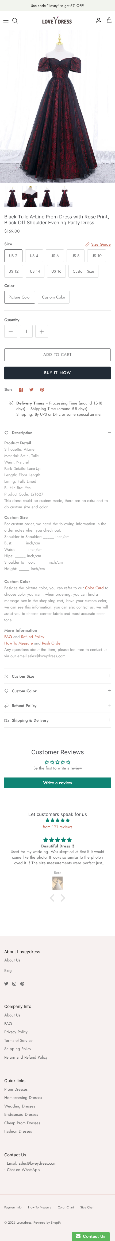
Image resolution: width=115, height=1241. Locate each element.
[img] (57, 820)
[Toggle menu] (6, 20)
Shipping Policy (17, 1049)
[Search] (18, 20)
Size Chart (87, 1207)
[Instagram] (14, 984)
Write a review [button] (57, 783)
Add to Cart (57, 355)
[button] (53, 898)
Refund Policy (32, 637)
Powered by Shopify (47, 1222)
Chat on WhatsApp (23, 1170)
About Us (12, 960)
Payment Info (13, 1207)
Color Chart (66, 1207)
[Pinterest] (22, 984)
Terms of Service (18, 1040)
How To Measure (18, 643)
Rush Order (52, 643)
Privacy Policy (16, 1032)
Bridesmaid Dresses (21, 1114)
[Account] (97, 20)
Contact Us (93, 1236)
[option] (57, 106)
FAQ (8, 637)
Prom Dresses (16, 1089)
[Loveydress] (57, 20)
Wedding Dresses (19, 1106)
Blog (8, 970)
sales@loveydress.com (37, 1163)
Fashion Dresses (18, 1131)
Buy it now (57, 373)
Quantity (11, 320)
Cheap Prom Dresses (22, 1123)
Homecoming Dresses (23, 1098)
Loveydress (24, 1222)
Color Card (94, 588)
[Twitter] (6, 984)
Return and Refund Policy (26, 1057)
